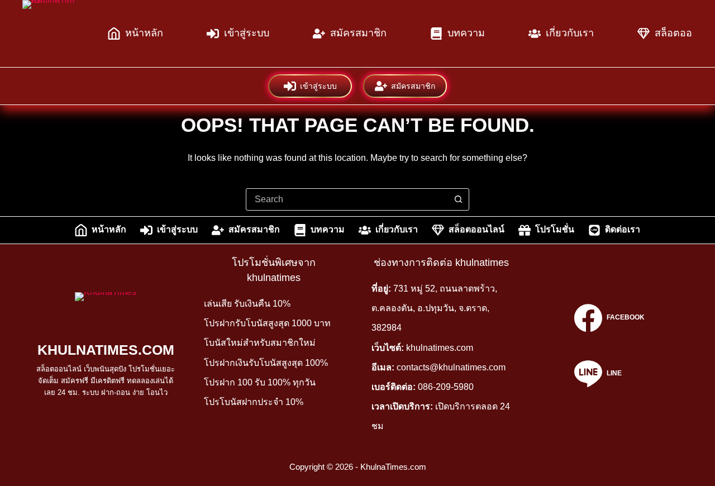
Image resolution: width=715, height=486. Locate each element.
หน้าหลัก (144, 33)
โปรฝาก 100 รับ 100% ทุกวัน (260, 382)
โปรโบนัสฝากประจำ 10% (253, 402)
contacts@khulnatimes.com (451, 367)
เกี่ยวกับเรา (570, 33)
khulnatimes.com (439, 347)
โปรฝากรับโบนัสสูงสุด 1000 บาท (267, 323)
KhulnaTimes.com (105, 350)
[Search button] (458, 199)
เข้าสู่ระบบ (246, 33)
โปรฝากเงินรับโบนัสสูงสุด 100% (266, 363)
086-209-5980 (446, 387)
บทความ (466, 33)
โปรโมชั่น (554, 229)
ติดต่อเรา (622, 229)
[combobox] (346, 199)
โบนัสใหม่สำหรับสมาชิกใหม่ (260, 342)
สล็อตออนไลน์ (476, 229)
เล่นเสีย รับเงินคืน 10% (247, 303)
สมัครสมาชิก (358, 33)
